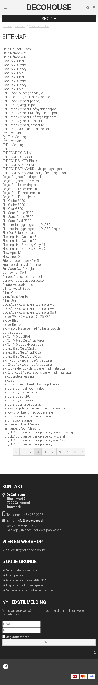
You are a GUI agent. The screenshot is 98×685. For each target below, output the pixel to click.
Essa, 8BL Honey (14, 85)
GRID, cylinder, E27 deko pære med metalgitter (34, 368)
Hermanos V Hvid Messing (21, 424)
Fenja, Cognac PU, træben (20, 181)
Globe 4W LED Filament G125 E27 (26, 316)
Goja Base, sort (13, 332)
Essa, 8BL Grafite (14, 81)
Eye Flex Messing (14, 137)
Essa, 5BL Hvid (12, 73)
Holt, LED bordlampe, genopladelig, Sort (30, 444)
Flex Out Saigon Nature (18, 232)
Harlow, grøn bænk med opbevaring (27, 412)
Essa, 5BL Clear (13, 61)
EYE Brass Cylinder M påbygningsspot (29, 113)
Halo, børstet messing (18, 376)
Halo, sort (9, 380)
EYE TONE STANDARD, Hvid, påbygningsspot (34, 169)
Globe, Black (11, 320)
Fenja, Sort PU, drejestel (19, 197)
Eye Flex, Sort (11, 141)
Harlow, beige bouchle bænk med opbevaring (34, 408)
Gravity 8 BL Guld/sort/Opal (22, 356)
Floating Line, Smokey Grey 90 (23, 248)
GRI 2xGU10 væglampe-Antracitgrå (27, 364)
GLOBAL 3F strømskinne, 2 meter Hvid (29, 308)
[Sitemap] (94, 652)
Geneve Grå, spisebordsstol (22, 277)
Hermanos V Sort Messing (21, 428)
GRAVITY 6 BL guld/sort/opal (23, 344)
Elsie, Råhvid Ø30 (14, 57)
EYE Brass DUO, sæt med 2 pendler (27, 129)
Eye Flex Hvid (11, 133)
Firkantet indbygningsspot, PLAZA (26, 225)
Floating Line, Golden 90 (19, 240)
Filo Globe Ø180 (13, 201)
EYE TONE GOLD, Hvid (18, 153)
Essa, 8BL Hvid (12, 89)
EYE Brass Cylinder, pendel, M (23, 125)
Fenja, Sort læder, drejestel (20, 185)
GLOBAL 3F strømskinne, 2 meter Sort (29, 312)
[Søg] (87, 8)
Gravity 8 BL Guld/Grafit (19, 348)
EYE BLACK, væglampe (18, 105)
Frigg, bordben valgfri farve (21, 264)
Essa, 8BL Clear (13, 77)
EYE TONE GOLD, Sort (17, 157)
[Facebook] (5, 666)
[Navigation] (5, 8)
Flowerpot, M (11, 253)
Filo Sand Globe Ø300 (17, 217)
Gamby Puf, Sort (14, 272)
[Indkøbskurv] (94, 7)
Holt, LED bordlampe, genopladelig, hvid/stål (33, 436)
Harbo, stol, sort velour (18, 400)
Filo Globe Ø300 (13, 205)
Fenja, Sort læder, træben (19, 189)
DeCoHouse (49, 7)
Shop (47, 18)
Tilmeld (49, 642)
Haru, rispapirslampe (17, 420)
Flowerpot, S (11, 256)
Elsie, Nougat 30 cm (16, 49)
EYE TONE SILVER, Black (19, 161)
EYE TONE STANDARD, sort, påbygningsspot (34, 173)
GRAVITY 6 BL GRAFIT (18, 336)
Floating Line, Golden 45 (19, 237)
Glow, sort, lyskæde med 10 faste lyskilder (32, 328)
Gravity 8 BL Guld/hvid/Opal (22, 352)
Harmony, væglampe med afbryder (27, 416)
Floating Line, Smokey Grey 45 (23, 245)
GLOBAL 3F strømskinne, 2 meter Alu (28, 304)
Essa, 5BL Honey (14, 69)
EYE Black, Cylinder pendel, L (22, 101)
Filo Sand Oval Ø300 (16, 221)
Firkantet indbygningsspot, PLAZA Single (31, 229)
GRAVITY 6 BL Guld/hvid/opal (23, 340)
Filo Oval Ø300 (12, 209)
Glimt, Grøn (10, 292)
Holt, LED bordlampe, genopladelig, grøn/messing (37, 432)
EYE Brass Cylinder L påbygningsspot (29, 109)
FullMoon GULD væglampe (21, 269)
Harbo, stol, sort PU (16, 396)
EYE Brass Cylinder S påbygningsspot (29, 117)
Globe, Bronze (12, 324)
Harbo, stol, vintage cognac (22, 404)
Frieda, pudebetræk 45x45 (20, 261)
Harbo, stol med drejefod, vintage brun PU (32, 384)
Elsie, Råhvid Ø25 (14, 53)
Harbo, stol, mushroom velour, (24, 388)
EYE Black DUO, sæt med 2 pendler (26, 97)
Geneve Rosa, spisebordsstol (23, 280)
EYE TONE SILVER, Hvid (19, 165)
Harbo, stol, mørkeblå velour (22, 392)
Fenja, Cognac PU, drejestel (21, 177)
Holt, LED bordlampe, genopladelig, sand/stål (34, 440)
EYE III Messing (13, 145)
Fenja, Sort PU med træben (21, 193)
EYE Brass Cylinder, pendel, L (22, 121)
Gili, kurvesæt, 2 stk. (16, 288)
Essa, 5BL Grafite (14, 65)
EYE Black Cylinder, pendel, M (22, 93)
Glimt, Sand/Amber (16, 296)
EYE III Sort (10, 149)
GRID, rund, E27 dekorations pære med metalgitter (37, 372)
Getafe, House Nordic (17, 285)
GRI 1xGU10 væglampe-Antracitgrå (27, 360)
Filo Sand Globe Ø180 (17, 213)
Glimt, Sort (9, 300)
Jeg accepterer (17, 637)
